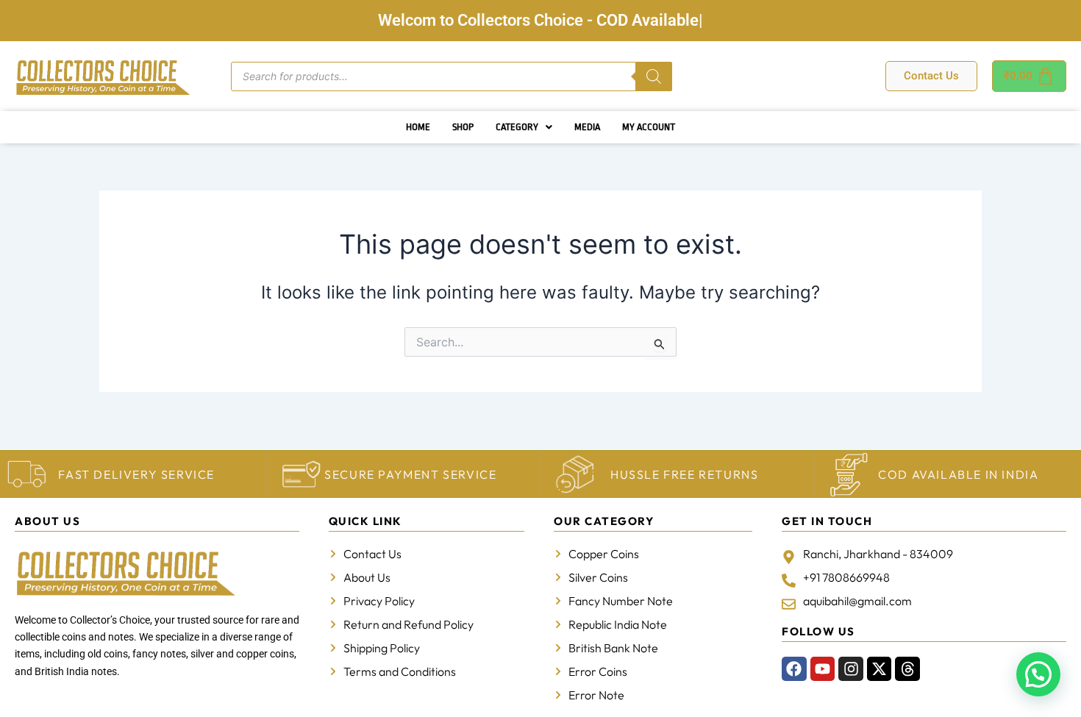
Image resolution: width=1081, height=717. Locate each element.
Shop (463, 126)
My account (648, 126)
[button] (524, 127)
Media (587, 126)
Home (418, 126)
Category (517, 126)
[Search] (653, 76)
